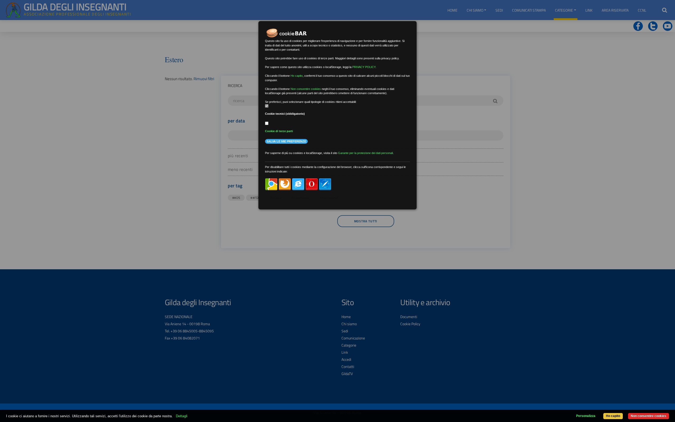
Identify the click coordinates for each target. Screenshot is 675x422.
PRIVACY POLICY (363, 67)
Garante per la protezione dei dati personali (365, 153)
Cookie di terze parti (279, 131)
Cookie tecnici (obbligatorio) (285, 113)
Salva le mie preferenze (286, 141)
